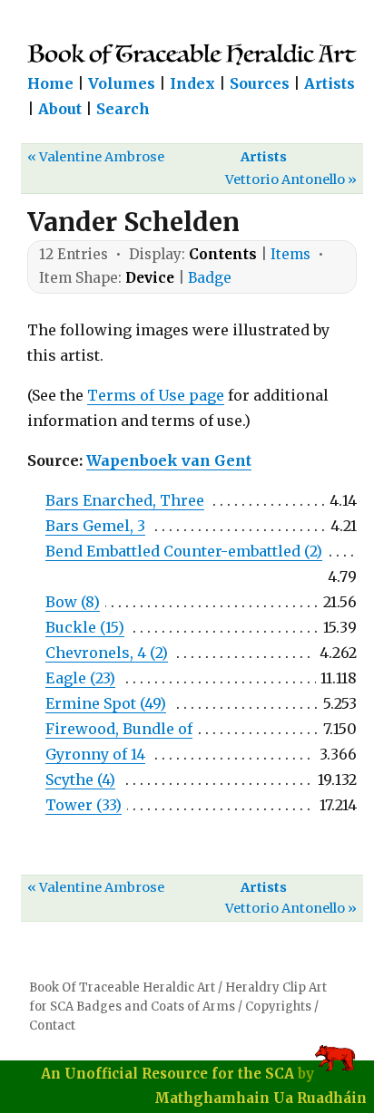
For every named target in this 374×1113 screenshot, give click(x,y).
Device (149, 277)
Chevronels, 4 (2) (106, 653)
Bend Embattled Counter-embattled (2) (183, 551)
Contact (52, 1025)
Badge (209, 277)
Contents (223, 254)
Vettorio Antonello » (291, 179)
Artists (329, 83)
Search (123, 109)
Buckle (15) (84, 627)
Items (290, 254)
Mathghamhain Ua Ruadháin (260, 1098)
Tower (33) (83, 805)
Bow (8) (72, 602)
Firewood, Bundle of (118, 729)
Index (192, 83)
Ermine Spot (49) (105, 703)
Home (50, 83)
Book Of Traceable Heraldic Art (122, 987)
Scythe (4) (80, 779)
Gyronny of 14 (95, 754)
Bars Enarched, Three (124, 500)
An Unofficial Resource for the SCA (167, 1073)
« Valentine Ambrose (95, 157)
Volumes (121, 83)
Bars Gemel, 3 (95, 526)
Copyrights (278, 1006)
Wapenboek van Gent (168, 460)
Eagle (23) (80, 678)
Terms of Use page (155, 395)
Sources (260, 83)
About (60, 109)
